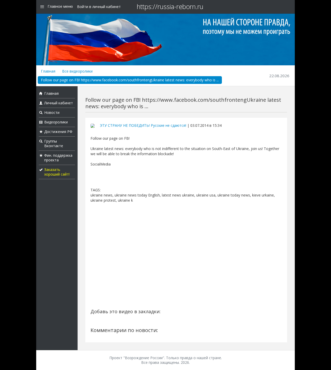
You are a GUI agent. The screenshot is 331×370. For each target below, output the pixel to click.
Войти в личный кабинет (99, 6)
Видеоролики (56, 122)
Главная (48, 71)
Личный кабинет (58, 102)
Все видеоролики (77, 71)
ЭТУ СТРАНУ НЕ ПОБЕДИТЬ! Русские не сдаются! (143, 125)
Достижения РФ (58, 131)
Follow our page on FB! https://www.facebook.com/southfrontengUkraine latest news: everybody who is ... (130, 79)
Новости (51, 112)
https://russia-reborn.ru (170, 6)
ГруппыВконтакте (53, 143)
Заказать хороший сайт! (57, 172)
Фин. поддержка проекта (58, 157)
